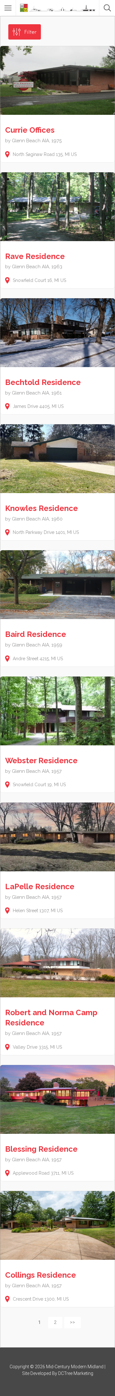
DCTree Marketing (75, 1373)
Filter (30, 32)
